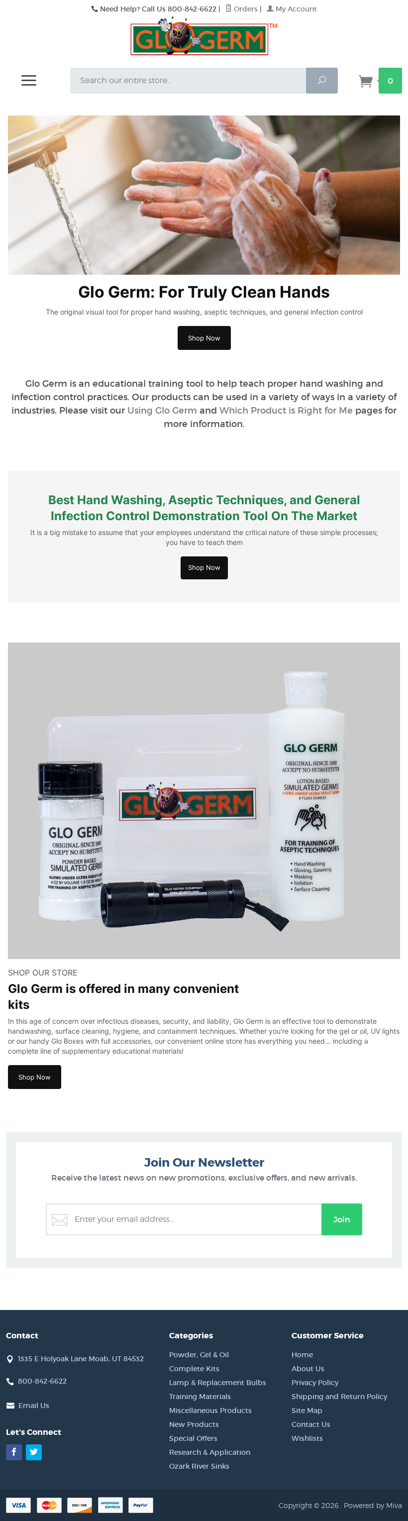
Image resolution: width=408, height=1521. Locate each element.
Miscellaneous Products (210, 1410)
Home (302, 1354)
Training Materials (200, 1396)
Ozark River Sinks (199, 1466)
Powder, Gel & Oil (199, 1354)
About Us (308, 1368)
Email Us (33, 1405)
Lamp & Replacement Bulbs (217, 1382)
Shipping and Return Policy (339, 1396)
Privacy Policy (315, 1382)
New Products (194, 1424)
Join (341, 1219)
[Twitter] (34, 1452)
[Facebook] (14, 1452)
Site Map (307, 1410)
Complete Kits (194, 1368)
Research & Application (209, 1452)
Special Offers (193, 1438)
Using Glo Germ (162, 410)
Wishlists (307, 1438)
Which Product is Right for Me (286, 410)
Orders (245, 8)
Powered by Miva (373, 1505)
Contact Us (311, 1424)
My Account (295, 8)
